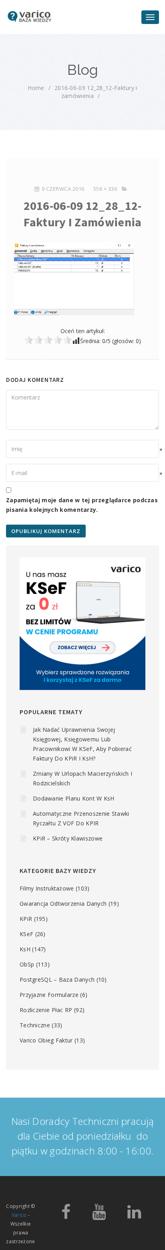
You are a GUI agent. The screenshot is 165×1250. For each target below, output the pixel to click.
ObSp (27, 964)
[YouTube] (99, 1215)
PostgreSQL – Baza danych (57, 979)
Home (36, 88)
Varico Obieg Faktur (46, 1040)
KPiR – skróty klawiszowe (68, 838)
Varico (19, 1215)
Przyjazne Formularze (49, 994)
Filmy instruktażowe (47, 888)
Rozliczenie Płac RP (46, 1010)
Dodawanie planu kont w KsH (74, 798)
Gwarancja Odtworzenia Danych (63, 903)
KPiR (26, 919)
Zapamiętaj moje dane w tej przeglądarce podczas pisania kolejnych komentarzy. (82, 504)
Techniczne (35, 1025)
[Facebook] (65, 1215)
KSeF (26, 934)
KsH (25, 949)
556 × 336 (105, 188)
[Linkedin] (134, 1215)
